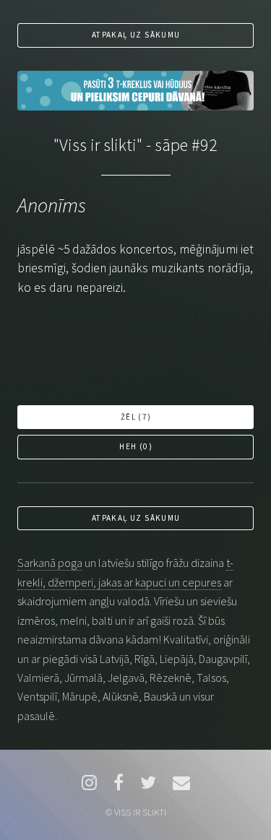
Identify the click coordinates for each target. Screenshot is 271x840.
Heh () (135, 446)
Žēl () (136, 417)
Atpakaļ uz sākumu (136, 35)
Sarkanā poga (49, 562)
